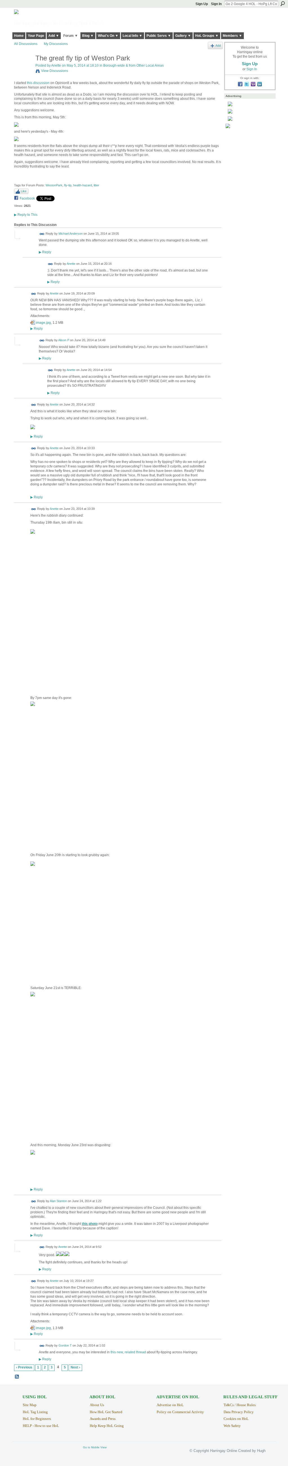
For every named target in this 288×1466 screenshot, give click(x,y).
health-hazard (82, 185)
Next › (75, 1367)
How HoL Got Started (106, 1412)
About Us (97, 1405)
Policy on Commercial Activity (180, 1412)
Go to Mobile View (95, 1447)
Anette (56, 65)
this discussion (38, 83)
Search (282, 3)
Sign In (216, 4)
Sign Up (201, 4)
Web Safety (232, 1426)
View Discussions (54, 71)
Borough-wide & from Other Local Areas (133, 65)
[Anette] (23, 70)
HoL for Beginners (37, 1419)
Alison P (63, 340)
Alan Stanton (58, 1201)
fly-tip (67, 185)
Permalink (42, 234)
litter (96, 185)
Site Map (30, 1405)
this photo (90, 1224)
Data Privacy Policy (239, 1412)
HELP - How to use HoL (41, 1426)
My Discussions (56, 44)
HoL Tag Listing (35, 1412)
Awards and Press (103, 1419)
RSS (17, 1376)
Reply (45, 252)
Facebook (27, 198)
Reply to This (25, 215)
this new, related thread (128, 1352)
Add (218, 45)
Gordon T (65, 1345)
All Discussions (25, 44)
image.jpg (43, 322)
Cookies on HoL (236, 1419)
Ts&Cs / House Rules (240, 1405)
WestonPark (54, 185)
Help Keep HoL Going (107, 1426)
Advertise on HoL (170, 1405)
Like (23, 191)
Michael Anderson (70, 234)
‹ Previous (24, 1367)
